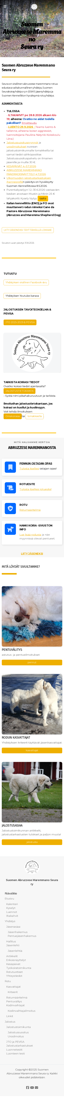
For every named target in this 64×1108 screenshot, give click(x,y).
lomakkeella (35, 416)
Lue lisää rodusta (30, 534)
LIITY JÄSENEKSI (32, 553)
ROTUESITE (27, 484)
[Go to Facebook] (27, 1087)
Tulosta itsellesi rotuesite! (35, 489)
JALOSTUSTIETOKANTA (19, 391)
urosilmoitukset (16, 146)
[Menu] (5, 6)
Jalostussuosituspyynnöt (22, 142)
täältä (43, 198)
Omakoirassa (13, 416)
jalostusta (31, 842)
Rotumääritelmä (30, 509)
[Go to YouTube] (32, 1087)
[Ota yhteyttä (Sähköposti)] (36, 1087)
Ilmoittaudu (29, 122)
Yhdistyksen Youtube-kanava (22, 295)
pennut (32, 662)
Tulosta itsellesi (29, 468)
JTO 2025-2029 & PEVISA (20, 322)
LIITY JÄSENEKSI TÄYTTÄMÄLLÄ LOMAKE (28, 230)
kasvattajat (32, 750)
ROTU (23, 504)
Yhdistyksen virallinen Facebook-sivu (26, 282)
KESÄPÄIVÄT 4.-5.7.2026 (21, 166)
